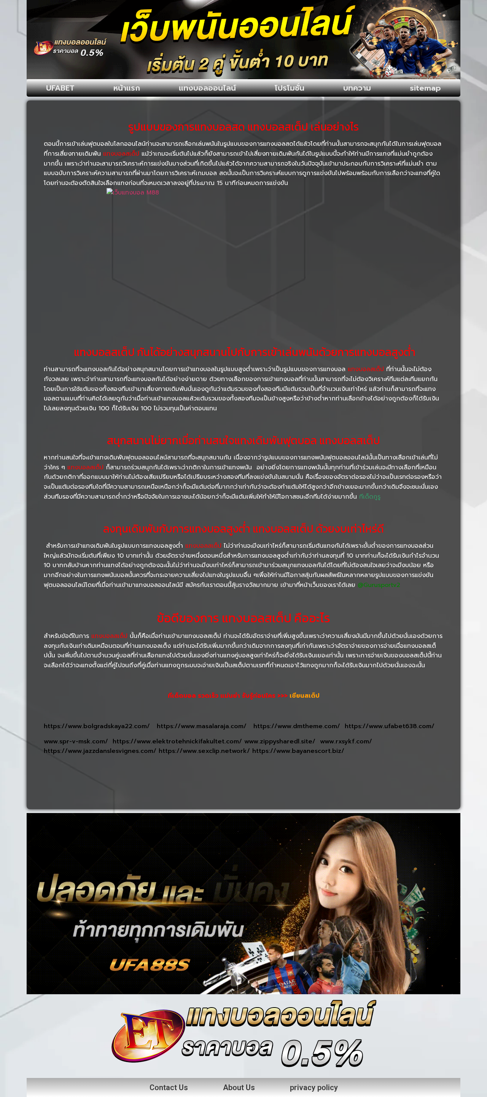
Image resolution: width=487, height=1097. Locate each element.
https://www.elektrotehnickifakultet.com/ (178, 741)
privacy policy (314, 1087)
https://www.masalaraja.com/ (205, 726)
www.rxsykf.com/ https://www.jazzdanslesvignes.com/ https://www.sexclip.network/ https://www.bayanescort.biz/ (208, 746)
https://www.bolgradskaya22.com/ (100, 726)
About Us (239, 1087)
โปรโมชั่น (289, 88)
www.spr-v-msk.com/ (78, 741)
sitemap (425, 88)
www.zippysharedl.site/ (282, 741)
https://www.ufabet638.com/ (389, 726)
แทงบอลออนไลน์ (207, 88)
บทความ (357, 88)
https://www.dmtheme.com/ (299, 726)
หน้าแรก (126, 88)
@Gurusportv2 (379, 585)
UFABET (60, 88)
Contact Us (169, 1087)
